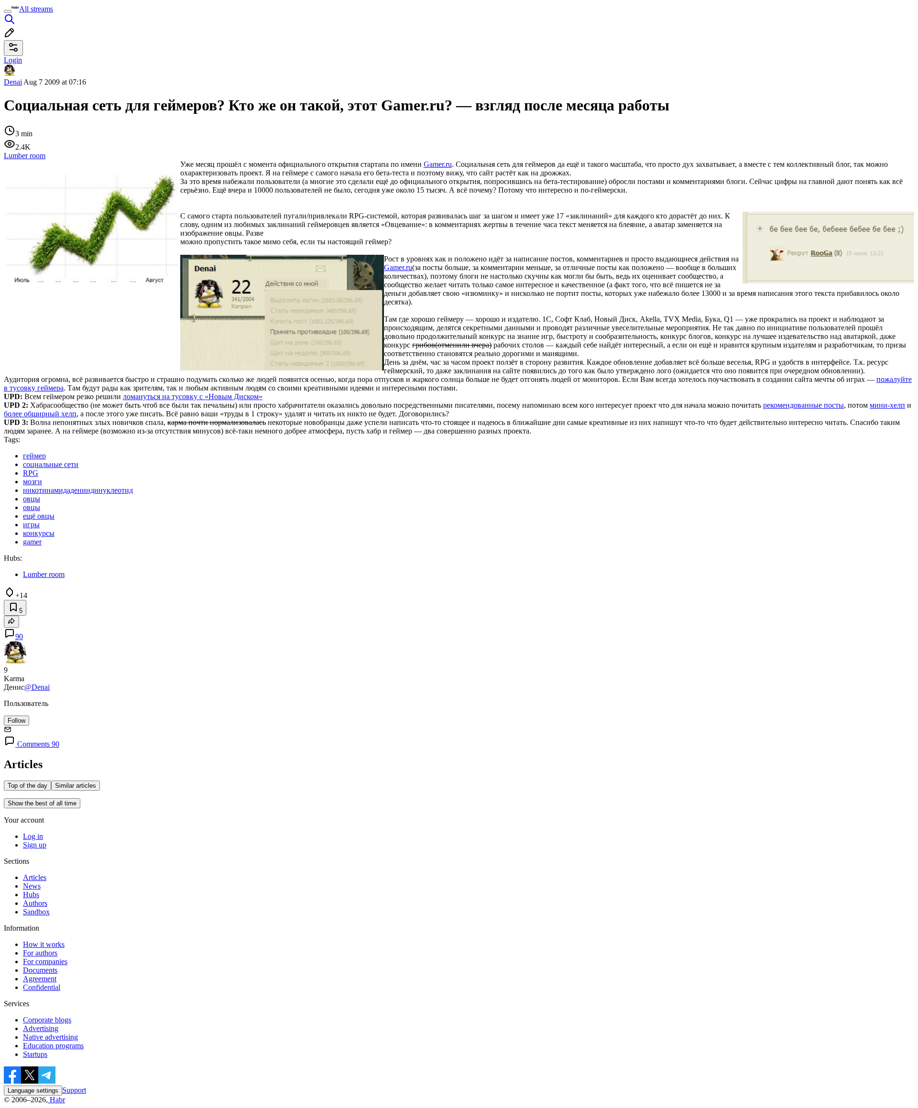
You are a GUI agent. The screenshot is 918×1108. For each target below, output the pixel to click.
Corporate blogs (47, 1020)
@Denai (37, 687)
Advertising (40, 1028)
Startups (35, 1054)
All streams (36, 9)
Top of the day (27, 785)
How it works (44, 944)
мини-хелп (887, 405)
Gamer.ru (438, 164)
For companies (45, 961)
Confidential (41, 987)
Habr (56, 1100)
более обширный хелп (40, 414)
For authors (40, 953)
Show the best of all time (42, 803)
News (32, 886)
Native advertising (50, 1037)
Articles (34, 877)
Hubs (31, 895)
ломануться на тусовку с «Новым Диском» (192, 396)
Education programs (53, 1046)
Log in (33, 836)
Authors (35, 903)
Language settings (33, 1090)
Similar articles (75, 785)
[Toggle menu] (7, 11)
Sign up (34, 845)
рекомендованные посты (803, 405)
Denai (13, 82)
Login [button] (13, 60)
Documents (40, 970)
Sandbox (36, 912)
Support (74, 1090)
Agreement (39, 979)
